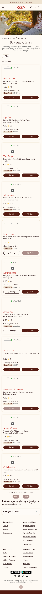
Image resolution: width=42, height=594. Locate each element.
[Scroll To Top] (21, 587)
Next (26, 497)
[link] (12, 151)
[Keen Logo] (21, 7)
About (5, 526)
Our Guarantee (28, 553)
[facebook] (19, 577)
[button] (37, 512)
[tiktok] (23, 577)
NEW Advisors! (28, 540)
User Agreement (28, 556)
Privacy (25, 560)
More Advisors (27, 544)
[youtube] (27, 577)
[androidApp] (27, 573)
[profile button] (38, 7)
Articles (5, 529)
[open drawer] (3, 7)
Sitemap (6, 567)
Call (13, 97)
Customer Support (9, 556)
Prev (15, 497)
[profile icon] (38, 7)
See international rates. (15, 505)
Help (5, 553)
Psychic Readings (29, 526)
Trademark (26, 564)
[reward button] (35, 7)
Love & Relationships (30, 529)
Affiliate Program (9, 560)
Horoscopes (7, 533)
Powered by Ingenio (29, 567)
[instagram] (15, 577)
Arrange (13, 253)
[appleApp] (15, 573)
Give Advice (7, 564)
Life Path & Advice (29, 533)
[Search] (31, 7)
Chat (31, 97)
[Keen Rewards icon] (35, 7)
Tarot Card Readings (29, 537)
